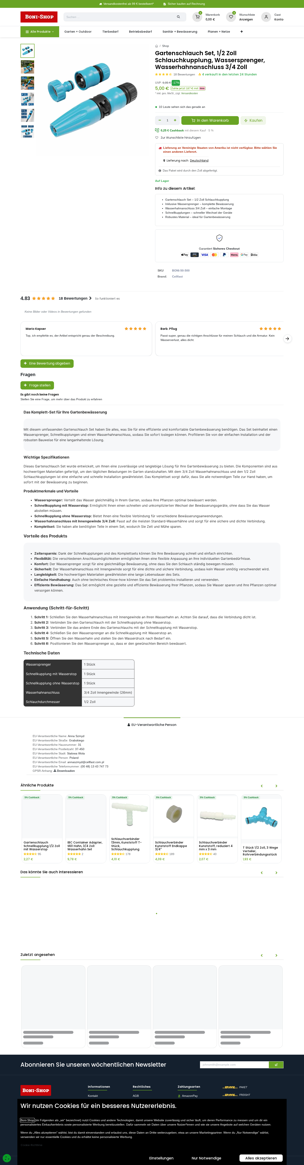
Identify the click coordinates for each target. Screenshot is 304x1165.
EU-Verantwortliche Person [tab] (153, 724)
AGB (136, 1092)
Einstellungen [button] (161, 1158)
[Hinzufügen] (175, 120)
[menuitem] (39, 31)
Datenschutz (141, 1097)
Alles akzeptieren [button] (261, 1158)
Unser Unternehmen (101, 1097)
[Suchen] (178, 17)
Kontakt (93, 1092)
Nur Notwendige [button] (206, 1158)
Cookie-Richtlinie (31, 1145)
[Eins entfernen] (160, 120)
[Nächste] (288, 339)
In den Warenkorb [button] (212, 120)
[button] (188, 88)
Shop (165, 46)
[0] (197, 16)
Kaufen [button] (255, 120)
